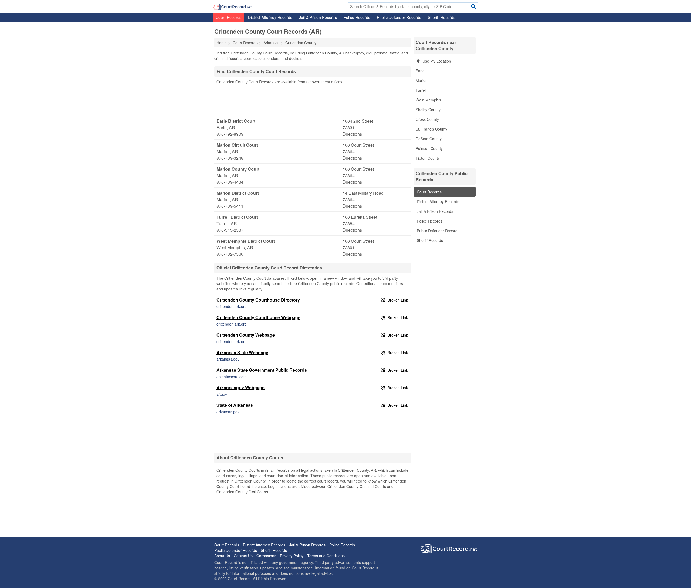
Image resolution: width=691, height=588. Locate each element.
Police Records (357, 17)
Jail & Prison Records (318, 17)
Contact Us (243, 555)
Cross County (427, 119)
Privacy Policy (291, 555)
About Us (222, 555)
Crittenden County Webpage (245, 335)
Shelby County (428, 109)
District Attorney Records (270, 17)
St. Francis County (431, 129)
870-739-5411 (229, 206)
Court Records (228, 17)
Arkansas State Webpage (242, 352)
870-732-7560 (229, 254)
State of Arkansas (234, 405)
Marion (422, 80)
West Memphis (428, 99)
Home (221, 42)
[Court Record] (232, 6)
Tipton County (428, 158)
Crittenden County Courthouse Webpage (258, 317)
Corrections (266, 555)
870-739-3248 (229, 158)
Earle (420, 70)
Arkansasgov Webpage (240, 387)
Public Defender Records (399, 17)
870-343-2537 (229, 230)
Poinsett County (429, 148)
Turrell (421, 90)
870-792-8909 (229, 134)
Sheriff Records (441, 17)
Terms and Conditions (326, 555)
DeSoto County (429, 138)
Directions (352, 134)
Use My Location (436, 61)
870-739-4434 (229, 182)
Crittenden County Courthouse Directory (258, 300)
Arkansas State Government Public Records (261, 370)
